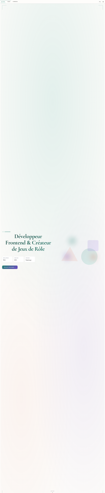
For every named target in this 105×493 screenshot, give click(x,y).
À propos (15, 1)
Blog (9, 1)
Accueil (3, 1)
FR (99, 1)
